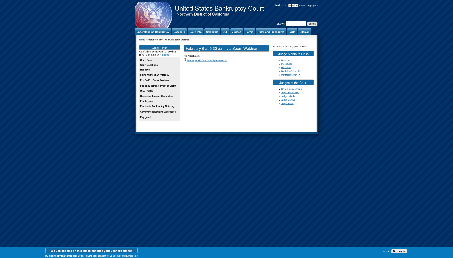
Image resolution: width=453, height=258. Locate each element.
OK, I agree (399, 251)
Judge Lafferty (288, 96)
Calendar (285, 59)
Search (281, 23)
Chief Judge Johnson (291, 88)
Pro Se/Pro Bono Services (154, 80)
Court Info (196, 32)
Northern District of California (203, 14)
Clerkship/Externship (291, 70)
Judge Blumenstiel (290, 92)
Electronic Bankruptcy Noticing (157, 106)
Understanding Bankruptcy (152, 32)
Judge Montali (288, 99)
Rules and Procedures (271, 32)
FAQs (292, 32)
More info (133, 255)
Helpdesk (166, 54)
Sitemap (304, 32)
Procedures (286, 63)
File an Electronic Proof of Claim (158, 85)
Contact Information (290, 74)
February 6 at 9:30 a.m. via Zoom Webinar (207, 60)
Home (142, 39)
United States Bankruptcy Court (219, 7)
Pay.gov (145, 117)
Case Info (179, 32)
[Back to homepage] (154, 28)
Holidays (145, 69)
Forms (249, 32)
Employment (147, 101)
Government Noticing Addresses (158, 111)
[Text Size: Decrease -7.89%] (293, 5)
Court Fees (146, 60)
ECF (225, 32)
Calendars (212, 32)
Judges (236, 32)
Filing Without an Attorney (154, 75)
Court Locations (149, 65)
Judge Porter (287, 103)
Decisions (286, 67)
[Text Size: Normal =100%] (296, 5)
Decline (385, 251)
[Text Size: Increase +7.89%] (289, 5)
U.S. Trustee (146, 91)
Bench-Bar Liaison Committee (156, 96)
